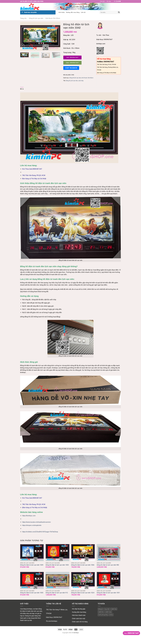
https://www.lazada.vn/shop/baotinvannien (36, 522)
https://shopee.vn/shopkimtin (31, 525)
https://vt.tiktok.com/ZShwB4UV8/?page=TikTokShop (40, 532)
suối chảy (80, 80)
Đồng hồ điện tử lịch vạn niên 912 (57, 593)
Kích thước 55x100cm (52, 18)
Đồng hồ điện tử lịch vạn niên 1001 (108, 593)
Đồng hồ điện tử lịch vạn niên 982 (108, 565)
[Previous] (23, 36)
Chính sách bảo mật (78, 618)
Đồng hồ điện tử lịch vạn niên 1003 (57, 565)
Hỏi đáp (109, 1)
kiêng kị (100, 609)
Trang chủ (23, 18)
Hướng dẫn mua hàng (79, 612)
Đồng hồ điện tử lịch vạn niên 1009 (31, 565)
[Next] (57, 36)
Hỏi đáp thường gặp (78, 609)
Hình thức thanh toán (78, 615)
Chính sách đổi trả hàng (79, 622)
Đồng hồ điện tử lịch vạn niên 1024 (82, 593)
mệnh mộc (108, 612)
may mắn (106, 609)
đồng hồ (68, 80)
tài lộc (111, 614)
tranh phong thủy (103, 614)
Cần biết (102, 1)
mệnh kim (101, 612)
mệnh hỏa (114, 609)
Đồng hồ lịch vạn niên (36, 18)
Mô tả (22, 89)
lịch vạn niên (74, 80)
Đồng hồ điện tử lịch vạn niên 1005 (31, 593)
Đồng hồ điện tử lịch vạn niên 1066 (82, 565)
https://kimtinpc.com (28, 515)
